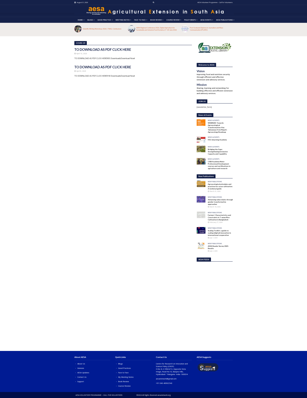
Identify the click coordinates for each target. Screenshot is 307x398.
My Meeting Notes (126, 377)
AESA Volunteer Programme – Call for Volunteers (215, 2)
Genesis (80, 368)
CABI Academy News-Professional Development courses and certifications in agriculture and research (219, 165)
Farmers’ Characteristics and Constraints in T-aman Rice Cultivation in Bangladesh (219, 217)
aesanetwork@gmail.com (166, 378)
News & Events (213, 120)
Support (80, 381)
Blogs (90, 20)
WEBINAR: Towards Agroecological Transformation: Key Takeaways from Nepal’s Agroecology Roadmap (217, 127)
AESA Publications (224, 20)
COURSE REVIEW (173, 20)
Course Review (124, 386)
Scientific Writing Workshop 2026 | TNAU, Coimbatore (102, 29)
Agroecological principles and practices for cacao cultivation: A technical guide (220, 186)
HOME (80, 20)
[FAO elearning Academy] (201, 139)
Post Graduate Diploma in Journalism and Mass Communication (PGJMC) (206, 29)
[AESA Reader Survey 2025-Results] (201, 245)
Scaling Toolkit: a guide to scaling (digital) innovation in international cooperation (219, 233)
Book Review (156, 20)
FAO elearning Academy (217, 140)
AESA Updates (83, 372)
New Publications (215, 182)
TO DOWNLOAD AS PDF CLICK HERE (102, 49)
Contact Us (81, 377)
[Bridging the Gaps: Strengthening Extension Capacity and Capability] (201, 149)
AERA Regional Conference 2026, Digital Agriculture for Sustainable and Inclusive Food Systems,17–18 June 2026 (156, 29)
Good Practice (104, 20)
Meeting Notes (123, 20)
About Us (81, 363)
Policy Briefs (190, 20)
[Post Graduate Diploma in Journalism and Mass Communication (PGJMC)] (185, 28)
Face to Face (140, 20)
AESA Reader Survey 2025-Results (218, 247)
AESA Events (205, 20)
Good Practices (124, 368)
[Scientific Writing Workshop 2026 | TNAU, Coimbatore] (78, 28)
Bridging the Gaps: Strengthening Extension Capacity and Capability (218, 151)
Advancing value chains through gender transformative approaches (220, 202)
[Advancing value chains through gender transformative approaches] (201, 199)
